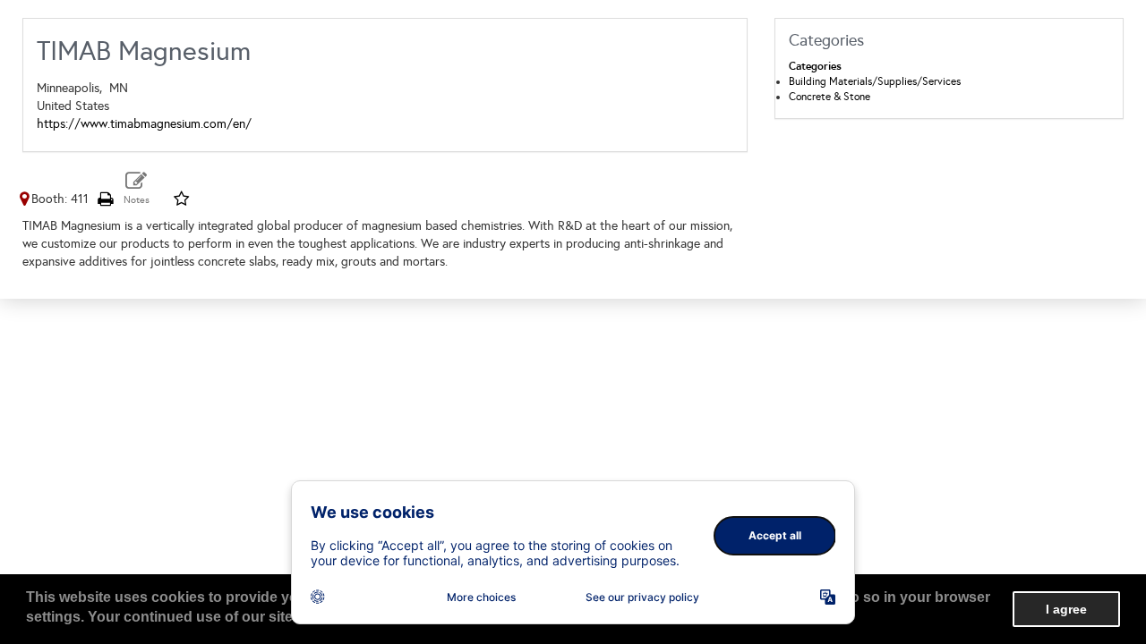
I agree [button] (1066, 609)
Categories (815, 66)
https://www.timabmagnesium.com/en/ (144, 123)
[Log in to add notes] (136, 188)
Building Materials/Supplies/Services (875, 81)
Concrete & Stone (829, 96)
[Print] (104, 199)
